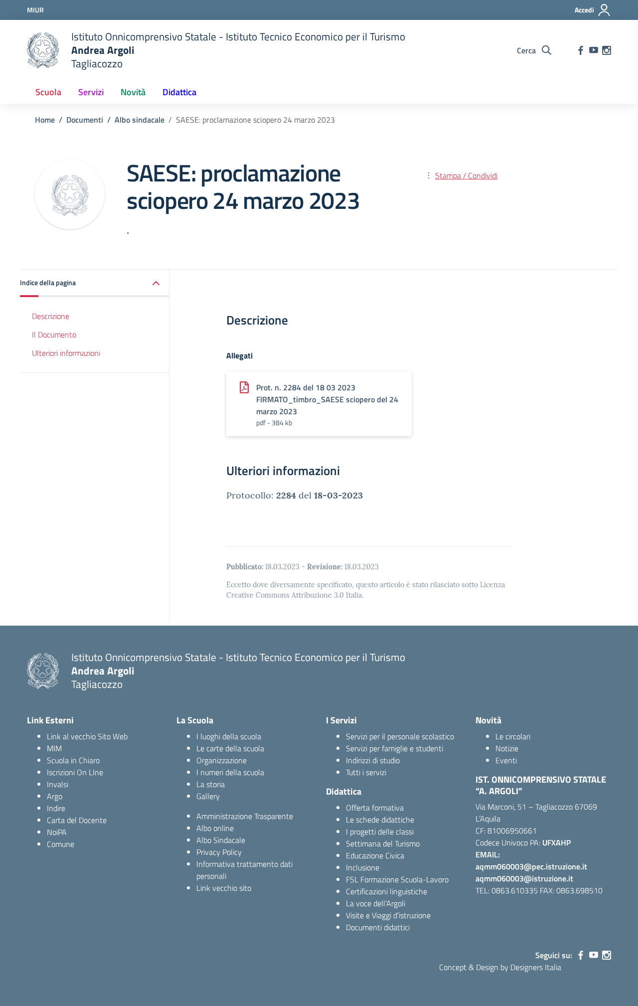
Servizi (91, 92)
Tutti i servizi (366, 772)
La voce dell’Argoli (375, 903)
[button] (94, 283)
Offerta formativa (375, 808)
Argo (54, 796)
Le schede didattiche (380, 820)
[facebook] (580, 50)
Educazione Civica (375, 855)
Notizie (506, 748)
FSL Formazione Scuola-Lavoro (397, 879)
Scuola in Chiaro (73, 760)
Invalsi (57, 784)
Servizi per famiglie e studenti (394, 748)
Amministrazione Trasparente (244, 816)
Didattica (179, 92)
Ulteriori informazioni (66, 352)
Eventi (506, 760)
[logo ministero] (43, 50)
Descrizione (50, 316)
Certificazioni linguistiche (386, 891)
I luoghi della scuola (228, 736)
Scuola (48, 92)
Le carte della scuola (230, 748)
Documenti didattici (378, 927)
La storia (210, 784)
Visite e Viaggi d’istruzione (388, 915)
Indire (56, 808)
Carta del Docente (77, 820)
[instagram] (606, 50)
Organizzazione (221, 760)
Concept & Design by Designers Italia (500, 967)
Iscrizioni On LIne (75, 772)
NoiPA (57, 832)
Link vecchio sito (223, 888)
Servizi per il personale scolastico (400, 736)
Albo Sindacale (220, 840)
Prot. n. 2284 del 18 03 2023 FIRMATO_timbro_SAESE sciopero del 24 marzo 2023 (327, 399)
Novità (133, 92)
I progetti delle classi (380, 832)
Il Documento (54, 334)
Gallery (208, 796)
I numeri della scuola (230, 772)
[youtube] (593, 50)
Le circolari (512, 736)
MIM (54, 748)
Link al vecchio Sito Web (87, 736)
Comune (60, 844)
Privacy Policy (219, 852)
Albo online (215, 828)
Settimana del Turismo (383, 843)
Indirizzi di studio (373, 760)
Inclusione (362, 867)
